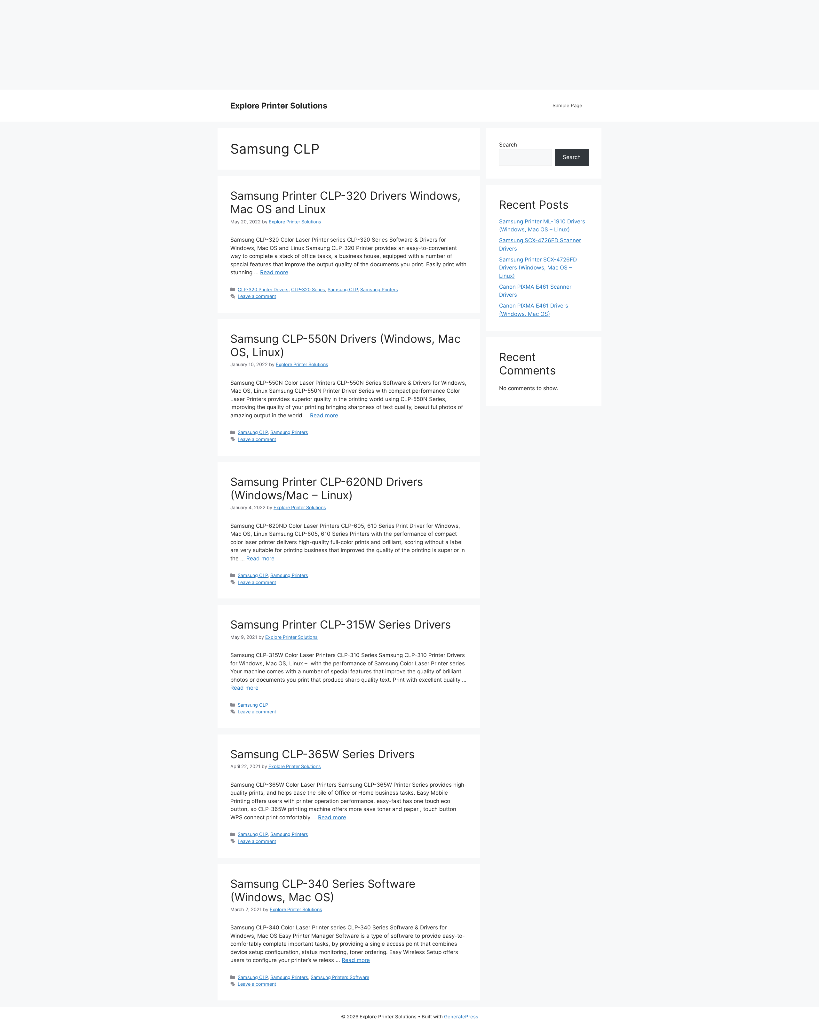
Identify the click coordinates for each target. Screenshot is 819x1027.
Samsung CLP (343, 289)
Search (508, 144)
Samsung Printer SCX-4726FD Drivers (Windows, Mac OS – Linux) (538, 267)
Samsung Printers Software (340, 977)
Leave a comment (257, 296)
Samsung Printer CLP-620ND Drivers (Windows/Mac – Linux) (326, 488)
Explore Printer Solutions (278, 105)
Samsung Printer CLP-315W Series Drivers (340, 624)
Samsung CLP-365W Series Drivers (322, 754)
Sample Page (567, 105)
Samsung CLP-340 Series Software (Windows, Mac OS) (322, 890)
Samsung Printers (379, 289)
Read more (274, 272)
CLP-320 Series (308, 289)
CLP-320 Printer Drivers (263, 289)
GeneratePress (461, 1017)
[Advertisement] (409, 45)
